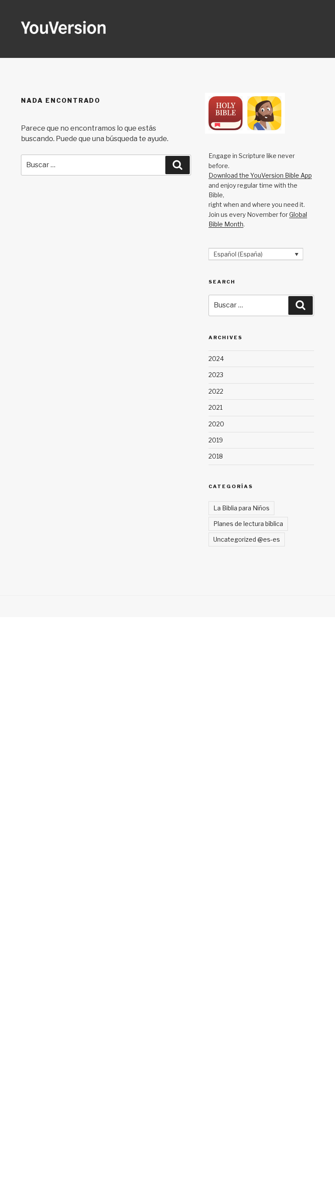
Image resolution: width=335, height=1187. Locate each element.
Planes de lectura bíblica (248, 523)
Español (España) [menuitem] (238, 254)
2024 (216, 358)
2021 (215, 407)
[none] (256, 254)
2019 (216, 440)
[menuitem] (256, 254)
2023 (216, 374)
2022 (216, 391)
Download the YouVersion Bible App (260, 175)
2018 (216, 456)
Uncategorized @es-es (246, 539)
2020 (216, 424)
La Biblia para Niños (241, 508)
